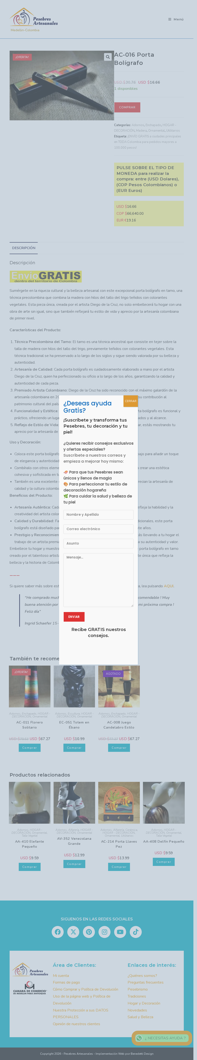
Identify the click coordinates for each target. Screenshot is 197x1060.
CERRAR (130, 401)
